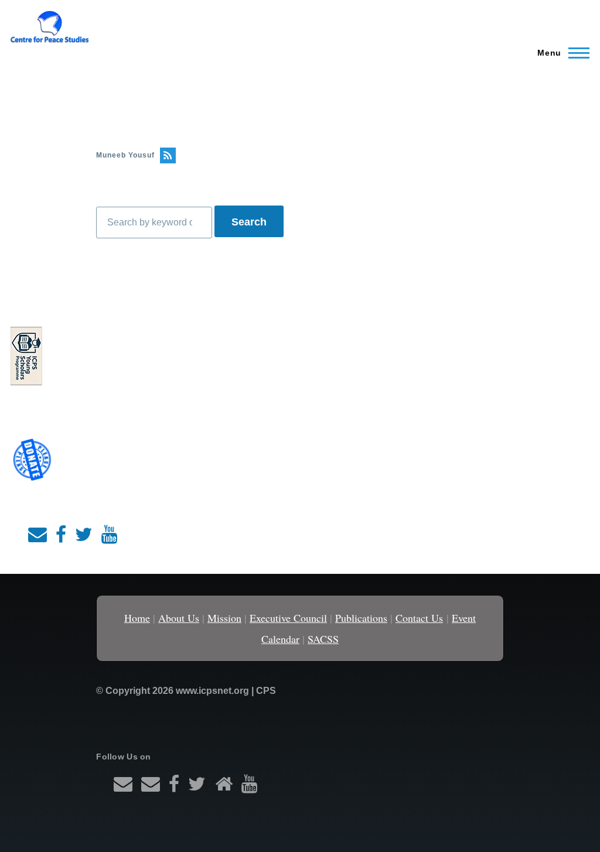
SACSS (323, 639)
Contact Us (419, 618)
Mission (224, 618)
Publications (361, 618)
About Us (178, 618)
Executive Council (288, 618)
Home (137, 618)
